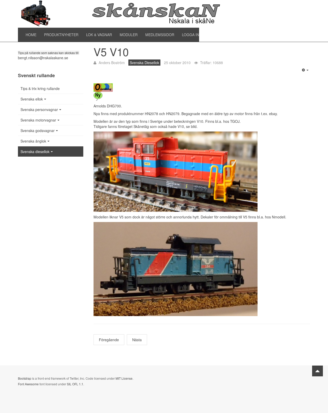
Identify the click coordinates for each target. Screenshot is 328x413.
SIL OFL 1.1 (75, 384)
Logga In (190, 34)
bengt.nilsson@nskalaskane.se (43, 57)
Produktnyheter (61, 34)
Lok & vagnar (99, 34)
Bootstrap (24, 378)
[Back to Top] (317, 371)
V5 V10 (111, 51)
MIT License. (124, 378)
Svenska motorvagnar (38, 120)
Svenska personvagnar (39, 109)
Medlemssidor (159, 34)
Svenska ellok (31, 99)
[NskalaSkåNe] (120, 14)
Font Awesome (28, 384)
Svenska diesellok (34, 151)
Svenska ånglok (33, 141)
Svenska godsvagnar (37, 130)
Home (31, 34)
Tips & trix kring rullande (40, 88)
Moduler (129, 34)
